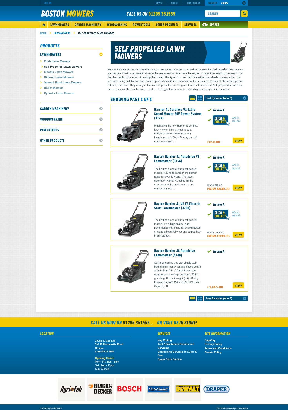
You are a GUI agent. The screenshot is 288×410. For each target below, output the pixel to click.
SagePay (210, 340)
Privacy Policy (213, 344)
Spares (214, 24)
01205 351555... (138, 322)
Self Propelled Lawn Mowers (96, 33)
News (159, 2)
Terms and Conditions (218, 348)
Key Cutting (165, 340)
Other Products (167, 24)
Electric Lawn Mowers (58, 71)
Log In (48, 2)
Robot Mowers (53, 87)
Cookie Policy (213, 352)
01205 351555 (162, 13)
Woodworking (117, 24)
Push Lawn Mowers (57, 61)
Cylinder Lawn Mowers (59, 93)
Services (190, 24)
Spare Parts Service (170, 359)
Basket (218, 2)
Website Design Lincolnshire (234, 408)
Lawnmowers (59, 24)
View (238, 140)
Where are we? (236, 119)
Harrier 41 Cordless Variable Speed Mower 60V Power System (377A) (178, 113)
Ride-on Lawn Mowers (59, 77)
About (174, 2)
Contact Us (194, 2)
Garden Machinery (88, 24)
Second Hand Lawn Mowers (62, 82)
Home (43, 33)
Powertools (141, 24)
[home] (43, 24)
